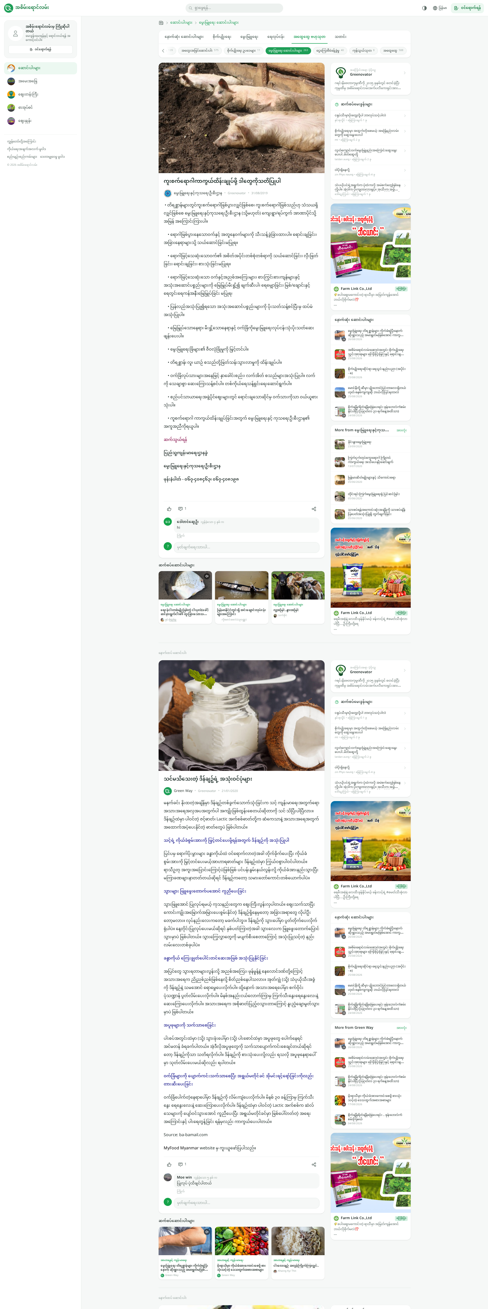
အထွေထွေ (393, 50)
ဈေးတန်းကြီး (28, 94)
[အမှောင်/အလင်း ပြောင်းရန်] (424, 8)
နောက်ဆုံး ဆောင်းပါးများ (184, 37)
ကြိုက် (181, 536)
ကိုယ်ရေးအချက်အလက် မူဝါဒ (26, 149)
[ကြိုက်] (169, 508)
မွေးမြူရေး (249, 37)
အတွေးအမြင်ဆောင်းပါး (200, 50)
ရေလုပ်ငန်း (275, 37)
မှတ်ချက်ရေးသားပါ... (193, 547)
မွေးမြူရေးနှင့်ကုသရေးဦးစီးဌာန (198, 193)
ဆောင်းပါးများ (29, 68)
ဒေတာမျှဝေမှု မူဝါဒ (52, 157)
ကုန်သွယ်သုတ (364, 50)
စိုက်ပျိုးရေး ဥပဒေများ (243, 50)
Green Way (183, 791)
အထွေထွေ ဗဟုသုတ (310, 37)
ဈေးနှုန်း (25, 121)
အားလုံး (401, 430)
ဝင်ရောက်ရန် (43, 49)
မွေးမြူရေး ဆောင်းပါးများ (219, 22)
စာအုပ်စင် (25, 108)
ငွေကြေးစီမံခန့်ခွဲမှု (330, 50)
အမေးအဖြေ (27, 81)
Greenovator (237, 193)
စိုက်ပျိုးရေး (222, 37)
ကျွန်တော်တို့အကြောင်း (21, 141)
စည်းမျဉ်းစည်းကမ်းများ (22, 157)
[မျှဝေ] (313, 508)
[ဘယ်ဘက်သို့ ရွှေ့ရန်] (166, 51)
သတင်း (340, 37)
